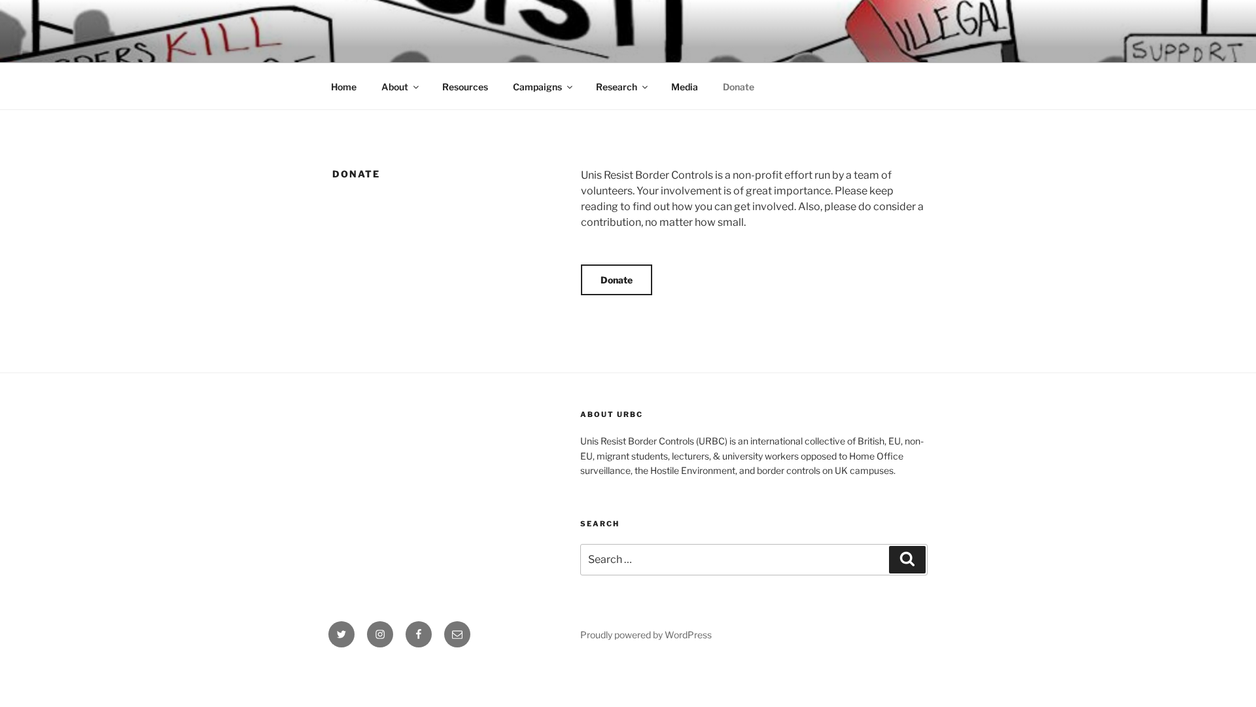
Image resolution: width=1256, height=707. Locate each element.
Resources (465, 86)
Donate (738, 86)
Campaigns (537, 86)
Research (616, 86)
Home (344, 86)
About (394, 86)
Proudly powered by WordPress (646, 634)
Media (684, 86)
